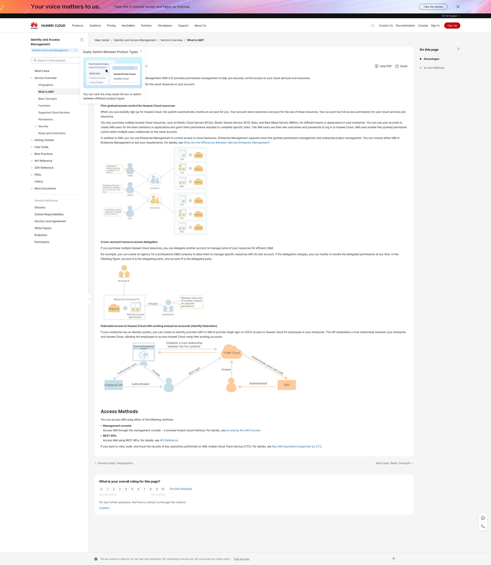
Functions (44, 105)
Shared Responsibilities (49, 214)
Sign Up (452, 25)
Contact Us (386, 25)
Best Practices (44, 153)
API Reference (43, 160)
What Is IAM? (46, 91)
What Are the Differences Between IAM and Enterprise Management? (227, 142)
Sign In (435, 25)
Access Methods (434, 67)
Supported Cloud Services (54, 112)
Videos (39, 181)
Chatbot (104, 508)
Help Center (102, 40)
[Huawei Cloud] (48, 25)
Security (43, 126)
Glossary (40, 207)
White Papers (43, 228)
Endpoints (41, 235)
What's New (42, 71)
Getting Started (44, 140)
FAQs (38, 174)
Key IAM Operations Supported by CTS (296, 446)
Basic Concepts (47, 98)
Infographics (45, 84)
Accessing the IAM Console (243, 430)
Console (423, 25)
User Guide (41, 146)
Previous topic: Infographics (115, 463)
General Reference (46, 200)
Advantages (431, 58)
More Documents (45, 188)
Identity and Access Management (135, 40)
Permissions (45, 119)
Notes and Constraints (51, 133)
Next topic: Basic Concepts (393, 463)
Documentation (405, 25)
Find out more (241, 559)
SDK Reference (44, 167)
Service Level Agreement (50, 221)
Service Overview (46, 77)
